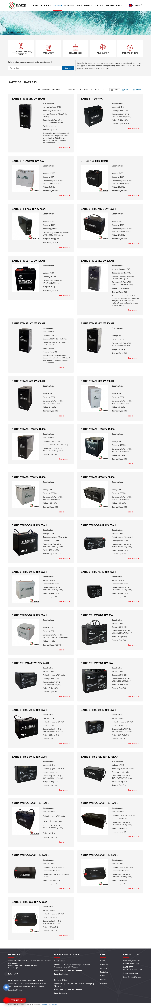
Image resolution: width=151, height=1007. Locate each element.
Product (57, 5)
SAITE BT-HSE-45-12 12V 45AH (98, 571)
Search (68, 68)
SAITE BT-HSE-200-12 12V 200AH (30, 855)
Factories (69, 5)
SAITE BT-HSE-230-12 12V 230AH (99, 855)
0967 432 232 (17, 1000)
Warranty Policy (114, 5)
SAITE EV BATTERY (131, 973)
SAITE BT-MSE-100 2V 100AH (28, 260)
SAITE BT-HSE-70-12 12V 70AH (29, 709)
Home (35, 5)
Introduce (46, 5)
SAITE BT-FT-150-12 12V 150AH (29, 208)
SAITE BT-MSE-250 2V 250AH (28, 98)
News (79, 5)
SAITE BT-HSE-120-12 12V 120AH (99, 756)
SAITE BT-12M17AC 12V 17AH (97, 663)
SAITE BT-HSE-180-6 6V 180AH (98, 208)
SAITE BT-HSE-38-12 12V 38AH (29, 615)
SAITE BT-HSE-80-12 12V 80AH (98, 709)
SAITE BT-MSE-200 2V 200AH (97, 260)
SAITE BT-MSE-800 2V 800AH (97, 381)
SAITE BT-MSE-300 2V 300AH (28, 323)
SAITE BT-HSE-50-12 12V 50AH (29, 571)
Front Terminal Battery (132, 977)
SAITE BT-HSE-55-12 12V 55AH (29, 525)
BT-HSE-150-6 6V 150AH (94, 160)
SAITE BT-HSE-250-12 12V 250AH (30, 901)
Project (88, 5)
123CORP (44, 1005)
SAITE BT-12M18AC (92, 98)
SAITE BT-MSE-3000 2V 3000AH (98, 477)
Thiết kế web (33, 1005)
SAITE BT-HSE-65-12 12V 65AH (98, 525)
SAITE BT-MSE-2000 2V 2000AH (29, 477)
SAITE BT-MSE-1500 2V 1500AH (98, 429)
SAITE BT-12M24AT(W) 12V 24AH (30, 663)
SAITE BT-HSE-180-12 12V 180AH (99, 803)
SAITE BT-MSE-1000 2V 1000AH (29, 429)
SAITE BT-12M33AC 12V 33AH (97, 615)
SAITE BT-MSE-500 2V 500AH (28, 381)
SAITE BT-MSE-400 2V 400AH (97, 323)
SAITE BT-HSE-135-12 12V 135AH (30, 803)
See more (63, 147)
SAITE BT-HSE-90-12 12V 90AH (29, 756)
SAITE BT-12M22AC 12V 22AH (28, 160)
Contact (99, 5)
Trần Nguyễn (52, 1005)
